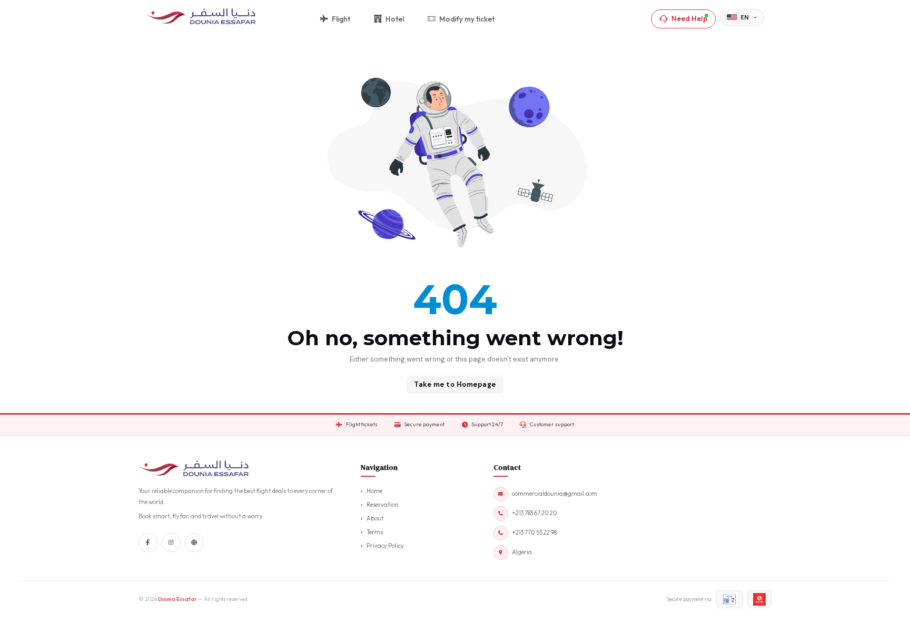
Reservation (383, 504)
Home (374, 491)
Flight (341, 19)
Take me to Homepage (455, 384)
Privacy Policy (385, 545)
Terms (375, 532)
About (375, 518)
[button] (742, 17)
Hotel (394, 19)
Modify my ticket (466, 19)
